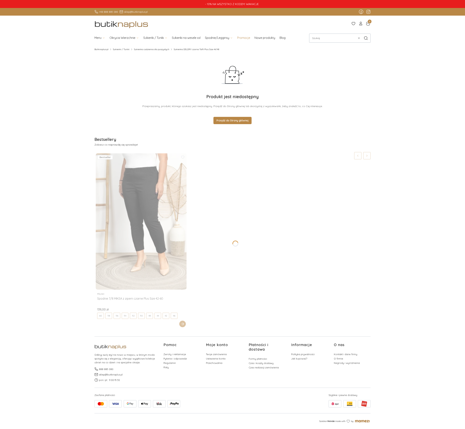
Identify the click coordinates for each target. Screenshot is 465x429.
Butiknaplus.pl (101, 49)
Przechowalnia (214, 362)
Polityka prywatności (303, 354)
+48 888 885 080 (108, 11)
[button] (366, 38)
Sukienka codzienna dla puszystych (151, 49)
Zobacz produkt (182, 324)
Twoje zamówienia (216, 354)
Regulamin (169, 362)
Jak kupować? (299, 358)
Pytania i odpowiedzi (175, 358)
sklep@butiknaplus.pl (136, 11)
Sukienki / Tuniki (121, 49)
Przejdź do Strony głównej (232, 120)
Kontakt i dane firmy (345, 354)
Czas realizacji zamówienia (264, 367)
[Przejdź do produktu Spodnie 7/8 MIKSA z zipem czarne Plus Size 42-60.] (141, 221)
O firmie (338, 358)
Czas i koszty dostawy (261, 363)
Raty (166, 367)
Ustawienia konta (215, 358)
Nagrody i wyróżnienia (347, 362)
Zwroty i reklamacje (174, 354)
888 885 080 (106, 369)
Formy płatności (258, 358)
